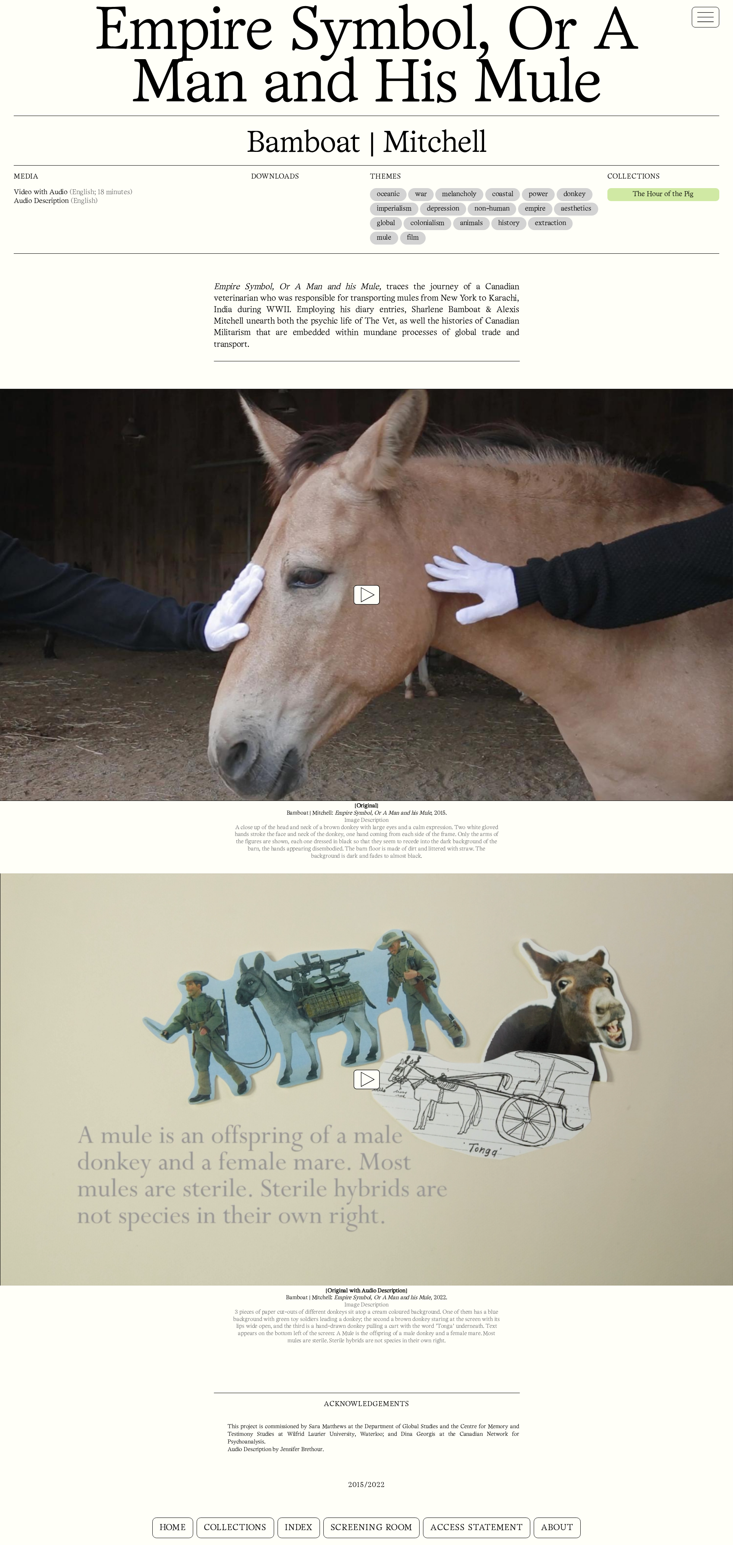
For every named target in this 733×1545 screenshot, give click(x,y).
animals (471, 223)
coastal (502, 194)
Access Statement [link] (476, 1528)
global (386, 223)
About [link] (557, 1528)
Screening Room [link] (371, 1528)
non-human (492, 209)
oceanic (388, 194)
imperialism (394, 209)
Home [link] (173, 1528)
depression (443, 209)
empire (535, 209)
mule (384, 238)
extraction (550, 223)
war (420, 194)
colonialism (427, 223)
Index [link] (299, 1528)
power (538, 194)
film (413, 238)
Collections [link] (235, 1528)
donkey (574, 194)
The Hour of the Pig (663, 194)
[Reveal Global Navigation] (705, 17)
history (509, 223)
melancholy (459, 194)
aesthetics (576, 209)
